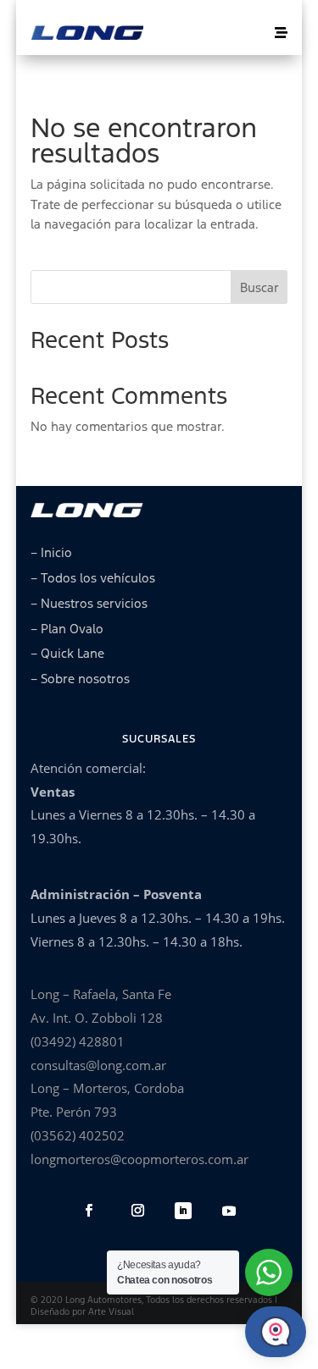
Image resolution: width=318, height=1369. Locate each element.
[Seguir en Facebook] (89, 1210)
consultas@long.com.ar (98, 1065)
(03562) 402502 (78, 1135)
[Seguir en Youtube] (229, 1210)
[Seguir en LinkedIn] (183, 1210)
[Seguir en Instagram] (138, 1210)
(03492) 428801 (78, 1041)
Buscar (259, 287)
